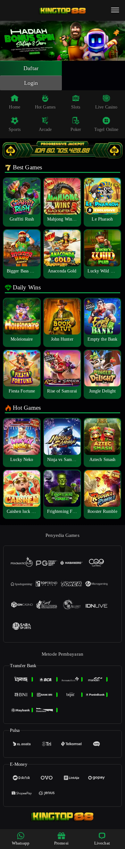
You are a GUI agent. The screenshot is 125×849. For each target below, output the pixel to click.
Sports (15, 129)
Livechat (102, 843)
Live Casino (106, 107)
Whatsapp (20, 843)
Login (31, 83)
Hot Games (45, 107)
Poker (76, 129)
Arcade (45, 129)
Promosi (61, 843)
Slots (75, 107)
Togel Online (106, 129)
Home (14, 107)
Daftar (30, 68)
